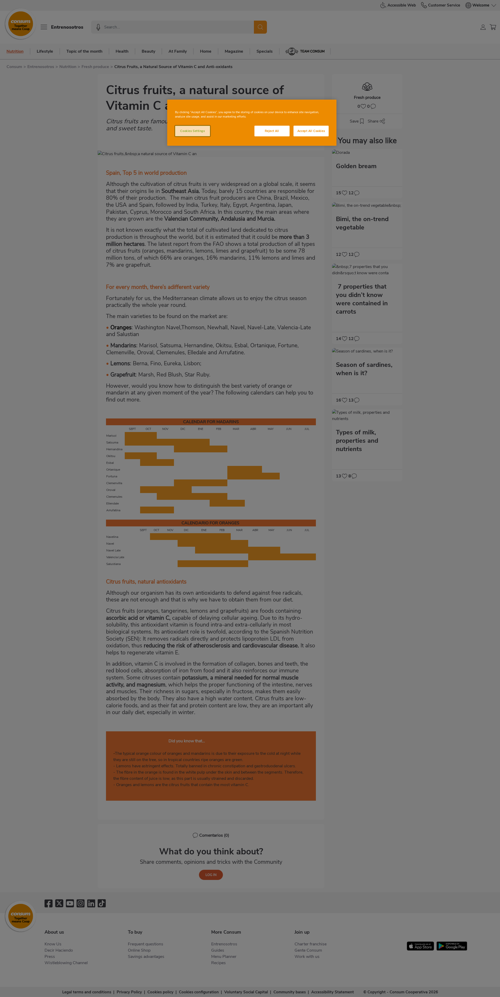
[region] (251, 123)
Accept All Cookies (311, 131)
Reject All (272, 131)
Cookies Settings (192, 131)
